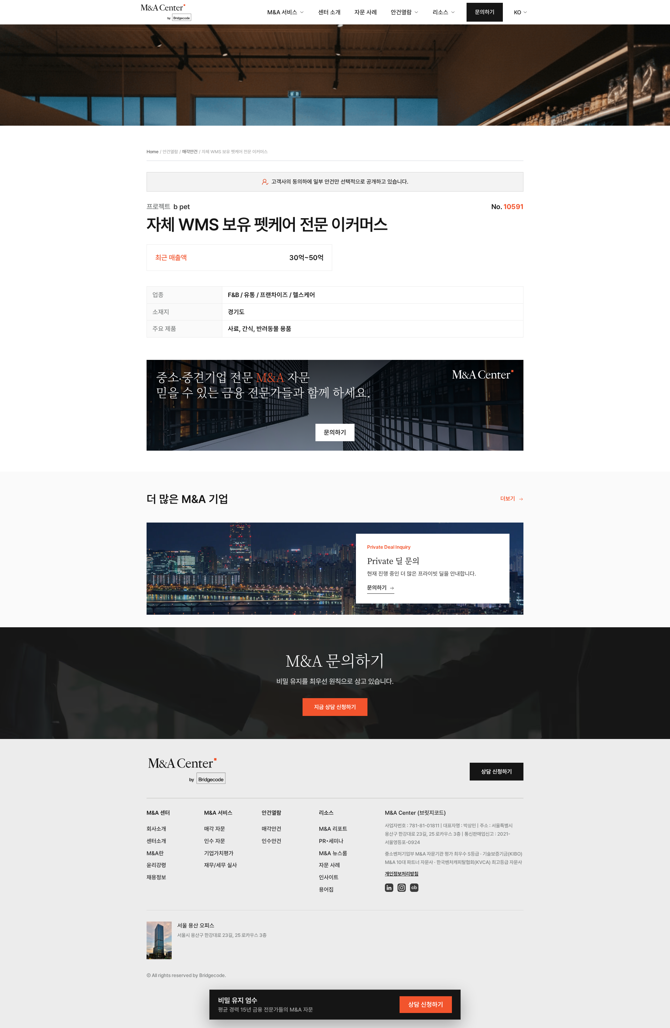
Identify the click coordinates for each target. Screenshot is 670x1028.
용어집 (326, 889)
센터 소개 (329, 12)
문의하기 (484, 12)
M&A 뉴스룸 (333, 853)
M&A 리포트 (333, 829)
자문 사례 (366, 12)
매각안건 (190, 151)
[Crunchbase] (414, 887)
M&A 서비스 (282, 12)
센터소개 (156, 841)
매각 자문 (214, 829)
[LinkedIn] (389, 887)
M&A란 (155, 853)
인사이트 (328, 877)
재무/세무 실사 (220, 865)
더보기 (507, 498)
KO (517, 12)
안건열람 (401, 12)
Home (152, 151)
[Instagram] (401, 887)
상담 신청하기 (496, 771)
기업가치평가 (218, 853)
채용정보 (156, 877)
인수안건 (271, 841)
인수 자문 (214, 841)
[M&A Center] (166, 12)
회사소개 (156, 829)
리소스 (440, 12)
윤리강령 (156, 865)
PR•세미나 (331, 841)
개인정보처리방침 (401, 874)
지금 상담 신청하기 (335, 707)
